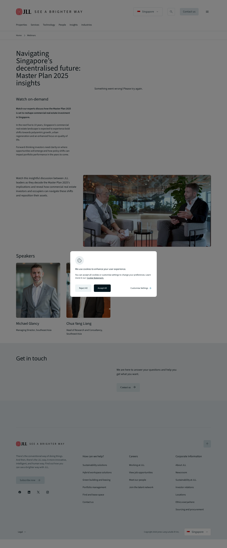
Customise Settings (141, 288)
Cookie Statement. (95, 278)
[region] (113, 274)
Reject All (83, 288)
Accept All (102, 288)
